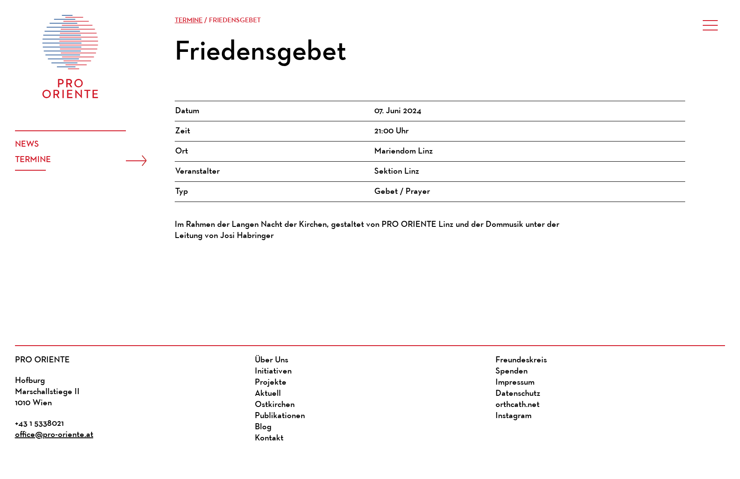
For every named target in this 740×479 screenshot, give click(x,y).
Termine (33, 160)
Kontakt (269, 438)
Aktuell (268, 393)
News (27, 144)
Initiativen (273, 371)
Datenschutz (517, 393)
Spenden (511, 371)
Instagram (513, 416)
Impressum (514, 382)
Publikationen (280, 416)
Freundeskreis (521, 360)
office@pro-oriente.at (54, 435)
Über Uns (271, 360)
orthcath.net (517, 405)
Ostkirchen (275, 405)
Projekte (270, 382)
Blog (263, 427)
